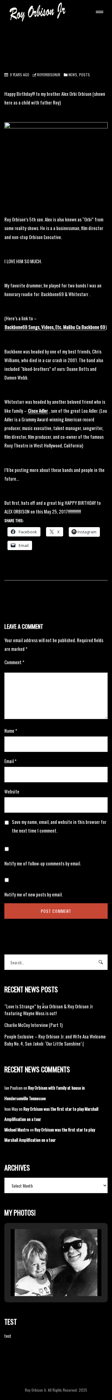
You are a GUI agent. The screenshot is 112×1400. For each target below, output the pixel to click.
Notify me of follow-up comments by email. (42, 863)
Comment (14, 662)
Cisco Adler (38, 410)
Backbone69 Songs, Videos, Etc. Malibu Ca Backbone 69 (55, 326)
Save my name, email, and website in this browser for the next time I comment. (59, 826)
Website (11, 791)
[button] (41, 1279)
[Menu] (98, 12)
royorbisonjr (48, 74)
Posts (84, 74)
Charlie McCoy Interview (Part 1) (33, 1024)
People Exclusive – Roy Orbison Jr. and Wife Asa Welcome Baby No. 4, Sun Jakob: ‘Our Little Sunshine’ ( (55, 1040)
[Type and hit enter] (101, 962)
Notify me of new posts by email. (33, 894)
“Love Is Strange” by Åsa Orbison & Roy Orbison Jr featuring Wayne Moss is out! (48, 1010)
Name (10, 730)
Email (10, 761)
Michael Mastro (16, 1129)
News (72, 74)
